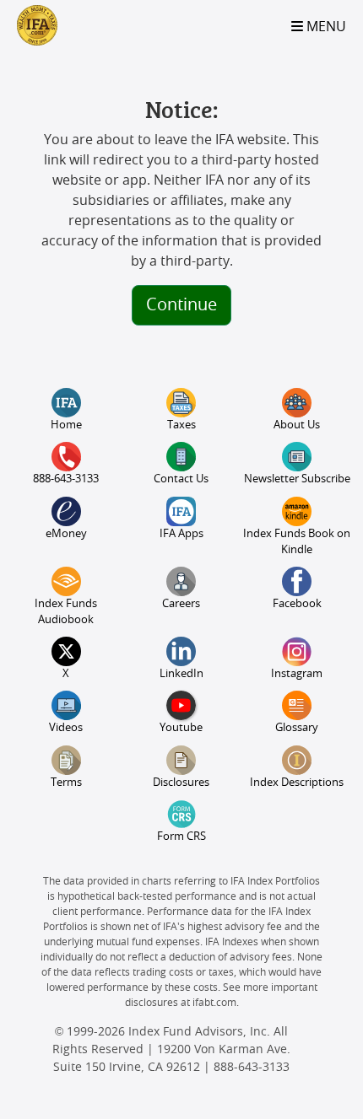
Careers (181, 604)
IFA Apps (181, 534)
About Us (297, 425)
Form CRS (181, 836)
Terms (66, 782)
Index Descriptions (297, 782)
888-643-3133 (66, 479)
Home (66, 425)
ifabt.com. (215, 1003)
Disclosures (181, 782)
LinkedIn (181, 674)
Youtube (181, 728)
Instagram (296, 674)
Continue (181, 305)
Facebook (297, 604)
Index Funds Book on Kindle (296, 542)
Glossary (296, 728)
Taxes (181, 425)
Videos (66, 728)
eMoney (66, 534)
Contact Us (181, 479)
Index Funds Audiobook (66, 612)
